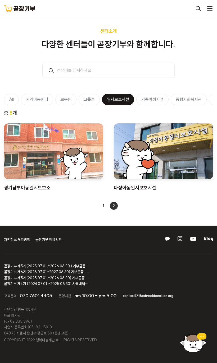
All (11, 99)
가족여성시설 (152, 99)
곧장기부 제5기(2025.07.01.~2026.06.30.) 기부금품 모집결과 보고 (46, 266)
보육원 (65, 99)
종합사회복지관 (189, 99)
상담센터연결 (193, 342)
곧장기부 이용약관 (48, 239)
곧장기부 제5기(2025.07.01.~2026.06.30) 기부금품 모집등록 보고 (46, 278)
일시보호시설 (118, 99)
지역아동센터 (37, 99)
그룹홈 (89, 99)
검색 (198, 8)
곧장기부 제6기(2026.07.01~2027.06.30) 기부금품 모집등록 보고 (46, 271)
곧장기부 (19, 8)
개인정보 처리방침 (17, 239)
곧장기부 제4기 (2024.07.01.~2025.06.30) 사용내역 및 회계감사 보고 (46, 283)
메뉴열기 (210, 8)
